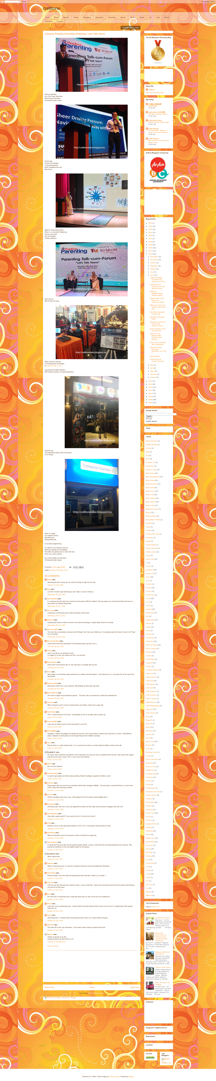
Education (99, 17)
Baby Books (150, 473)
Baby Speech (150, 502)
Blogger (130, 1076)
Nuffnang (149, 763)
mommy (149, 734)
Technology (150, 863)
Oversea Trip (150, 766)
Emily (49, 672)
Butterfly (149, 523)
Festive (148, 588)
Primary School (151, 795)
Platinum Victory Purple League (158, 122)
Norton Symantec (152, 759)
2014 (150, 384)
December (154, 257)
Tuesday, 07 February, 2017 (56, 942)
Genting (149, 609)
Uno (147, 888)
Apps (148, 452)
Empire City (150, 573)
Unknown (50, 620)
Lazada (148, 655)
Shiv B (49, 903)
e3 (147, 563)
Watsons (149, 895)
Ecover (148, 566)
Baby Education (151, 484)
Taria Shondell (52, 599)
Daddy (148, 541)
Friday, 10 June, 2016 (54, 717)
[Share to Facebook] (80, 567)
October (153, 263)
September (154, 266)
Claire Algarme (52, 842)
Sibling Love (150, 838)
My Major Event (151, 752)
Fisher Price (150, 595)
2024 (150, 229)
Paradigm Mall (151, 774)
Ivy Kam (50, 794)
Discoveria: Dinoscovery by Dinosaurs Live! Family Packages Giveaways (161, 936)
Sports (123, 17)
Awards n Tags (151, 470)
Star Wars (149, 852)
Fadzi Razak (51, 712)
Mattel (148, 727)
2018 (150, 248)
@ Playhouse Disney (162, 918)
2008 (150, 402)
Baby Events (150, 491)
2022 (150, 235)
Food (47, 17)
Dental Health (151, 545)
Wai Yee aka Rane (53, 641)
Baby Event (150, 487)
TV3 (147, 881)
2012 (150, 390)
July (152, 272)
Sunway (149, 856)
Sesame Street (151, 824)
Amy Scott (50, 610)
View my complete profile (155, 92)
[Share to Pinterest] (82, 567)
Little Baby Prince (155, 120)
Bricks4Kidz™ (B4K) (153, 520)
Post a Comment (52, 946)
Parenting (112, 17)
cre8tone (51, 8)
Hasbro (148, 623)
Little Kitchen (153, 128)
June (152, 275)
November (154, 260)
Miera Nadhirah (52, 693)
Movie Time (150, 741)
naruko (148, 756)
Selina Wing (51, 873)
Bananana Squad (152, 509)
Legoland (149, 663)
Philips (148, 784)
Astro (148, 459)
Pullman (149, 806)
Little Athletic (150, 684)
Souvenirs (149, 845)
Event (56, 17)
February (153, 374)
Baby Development (152, 477)
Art (150, 17)
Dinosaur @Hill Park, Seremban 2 (162, 953)
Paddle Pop (150, 770)
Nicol (49, 894)
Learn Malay (150, 659)
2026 (150, 223)
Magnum (149, 720)
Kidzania (52, 570)
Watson (148, 892)
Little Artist (149, 681)
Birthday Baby (151, 516)
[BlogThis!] (76, 567)
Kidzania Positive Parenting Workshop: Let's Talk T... (158, 350)
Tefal (147, 867)
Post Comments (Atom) (96, 993)
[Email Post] (70, 567)
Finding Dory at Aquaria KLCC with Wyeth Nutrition (157, 286)
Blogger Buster (156, 906)
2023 (150, 232)
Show (132, 17)
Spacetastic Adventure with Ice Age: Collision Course (158, 324)
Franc (49, 742)
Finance (60, 21)
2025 (150, 226)
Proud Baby (150, 802)
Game (148, 605)
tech (158, 17)
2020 (150, 242)
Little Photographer (153, 706)
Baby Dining (150, 480)
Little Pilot (149, 709)
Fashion (149, 584)
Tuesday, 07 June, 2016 (55, 585)
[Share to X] (78, 567)
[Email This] (74, 567)
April (152, 368)
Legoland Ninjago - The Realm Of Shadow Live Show (157, 279)
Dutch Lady (150, 559)
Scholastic (149, 809)
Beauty (66, 17)
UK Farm (149, 884)
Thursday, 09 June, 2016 (55, 646)
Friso (148, 602)
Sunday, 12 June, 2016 (54, 850)
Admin (49, 764)
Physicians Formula (153, 792)
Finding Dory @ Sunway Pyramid (156, 360)
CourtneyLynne (52, 813)
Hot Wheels (150, 638)
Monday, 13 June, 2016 (55, 899)
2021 (150, 239)
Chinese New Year (152, 534)
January (153, 377)
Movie (167, 17)
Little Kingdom (155, 356)
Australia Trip (150, 462)
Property (48, 21)
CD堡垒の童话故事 (155, 104)
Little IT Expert (151, 698)
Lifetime (149, 666)
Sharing (148, 827)
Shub (49, 823)
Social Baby (150, 842)
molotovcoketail (114, 1076)
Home (92, 987)
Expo (148, 580)
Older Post (134, 987)
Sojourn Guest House (163, 967)
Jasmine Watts (52, 721)
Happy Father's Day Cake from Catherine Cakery (157, 300)
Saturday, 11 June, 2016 (55, 790)
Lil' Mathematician (152, 670)
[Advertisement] (92, 966)
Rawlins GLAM (52, 683)
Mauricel (50, 934)
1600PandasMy (151, 444)
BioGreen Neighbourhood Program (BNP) (156, 293)
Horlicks (149, 634)
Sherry (49, 579)
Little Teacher (150, 713)
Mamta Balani (51, 662)
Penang (148, 781)
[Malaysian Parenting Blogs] (158, 64)
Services (149, 820)
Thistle (148, 870)
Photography (150, 788)
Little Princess (153, 139)
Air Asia (148, 448)
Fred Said (50, 882)
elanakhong (51, 832)
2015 (150, 381)
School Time (150, 813)
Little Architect (151, 677)
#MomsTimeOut (151, 441)
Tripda (148, 877)
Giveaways (150, 613)
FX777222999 (51, 731)
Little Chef (149, 688)
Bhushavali (51, 804)
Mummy (149, 745)
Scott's (148, 817)
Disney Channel (151, 548)
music (148, 749)
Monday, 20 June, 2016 (55, 911)
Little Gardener (151, 695)
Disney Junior (151, 552)
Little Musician (151, 702)
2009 (150, 399)
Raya (48, 589)
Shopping (87, 17)
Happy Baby (150, 620)
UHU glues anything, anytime (157, 114)
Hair (147, 616)
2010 (150, 396)
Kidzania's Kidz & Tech (54, 366)
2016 (150, 254)
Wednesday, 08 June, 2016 (56, 594)
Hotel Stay (149, 641)
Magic (148, 716)
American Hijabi (52, 629)
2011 (150, 393)
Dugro (148, 555)
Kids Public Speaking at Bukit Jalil (157, 313)
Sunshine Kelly (52, 773)
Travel (76, 17)
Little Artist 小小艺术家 (156, 112)
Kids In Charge (151, 648)
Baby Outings (150, 498)
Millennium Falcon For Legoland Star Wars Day (158, 307)
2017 (150, 251)
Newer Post (49, 987)
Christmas (149, 537)
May (152, 365)
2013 (150, 387)
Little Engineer (151, 691)
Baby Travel (150, 505)
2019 (150, 245)
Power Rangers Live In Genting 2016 (158, 330)
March (152, 371)
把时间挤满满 (152, 106)
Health (142, 17)
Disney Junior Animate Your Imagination (158, 343)
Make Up (149, 723)
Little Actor (149, 673)
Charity (148, 530)
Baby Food (150, 494)
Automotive (150, 466)
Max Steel (149, 731)
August (153, 269)
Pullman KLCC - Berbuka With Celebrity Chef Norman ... (156, 336)
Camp (148, 527)
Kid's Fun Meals (151, 645)
